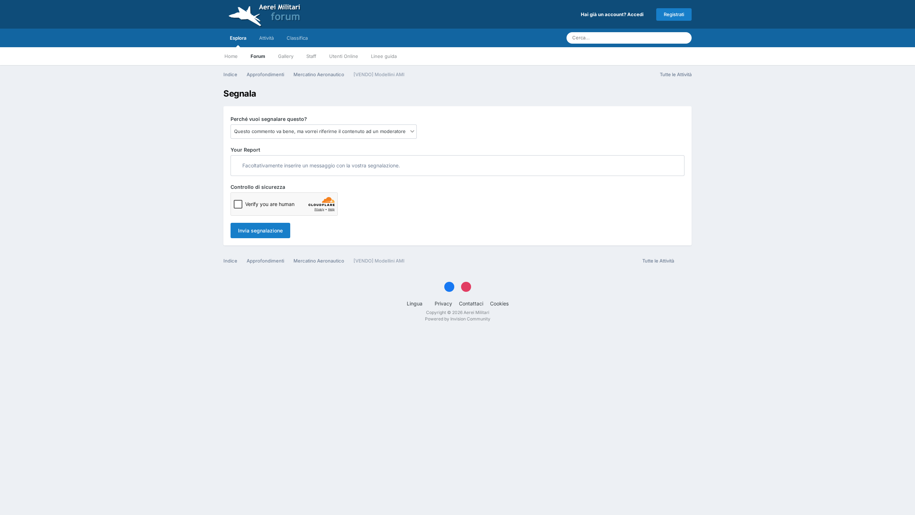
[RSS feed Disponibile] (685, 261)
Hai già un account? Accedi (613, 14)
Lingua (415, 303)
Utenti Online (343, 56)
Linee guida (384, 56)
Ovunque (658, 37)
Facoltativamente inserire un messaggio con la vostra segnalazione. (320, 165)
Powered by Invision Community (457, 319)
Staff (311, 56)
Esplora (238, 38)
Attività (266, 38)
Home (231, 56)
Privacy (443, 303)
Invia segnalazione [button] (260, 230)
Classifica (297, 38)
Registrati (674, 14)
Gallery (285, 56)
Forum (258, 56)
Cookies (499, 303)
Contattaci (471, 303)
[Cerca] (684, 38)
